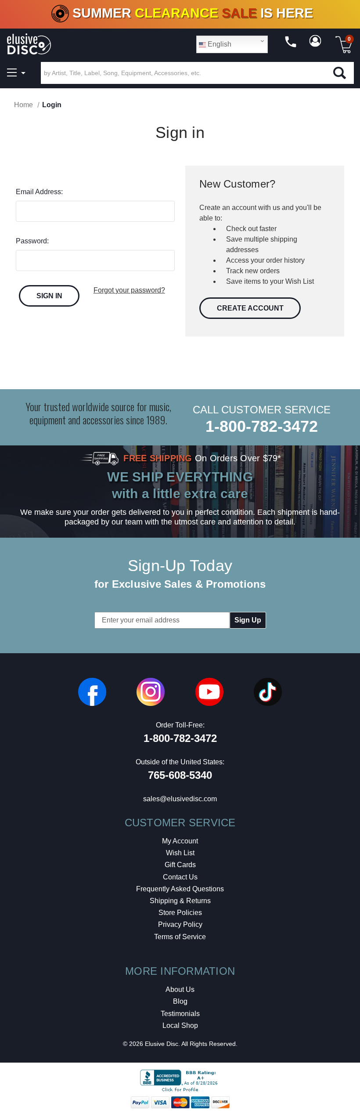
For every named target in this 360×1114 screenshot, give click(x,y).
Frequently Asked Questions (180, 889)
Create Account (250, 308)
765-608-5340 (180, 775)
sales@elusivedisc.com (180, 799)
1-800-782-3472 (261, 426)
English (218, 44)
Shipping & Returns (180, 900)
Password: (32, 241)
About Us (180, 989)
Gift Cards (180, 864)
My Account (180, 841)
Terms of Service (180, 936)
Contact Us (180, 877)
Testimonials (180, 1013)
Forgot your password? (129, 290)
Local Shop (180, 1025)
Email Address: (39, 191)
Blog (180, 1001)
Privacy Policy (180, 924)
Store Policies (180, 912)
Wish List (180, 853)
